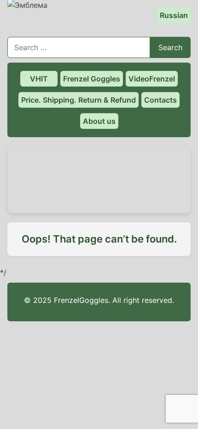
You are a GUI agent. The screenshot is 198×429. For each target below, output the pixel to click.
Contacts (160, 99)
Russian (174, 15)
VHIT (39, 78)
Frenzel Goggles (91, 78)
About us (99, 121)
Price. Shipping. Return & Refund (78, 99)
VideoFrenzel (151, 78)
